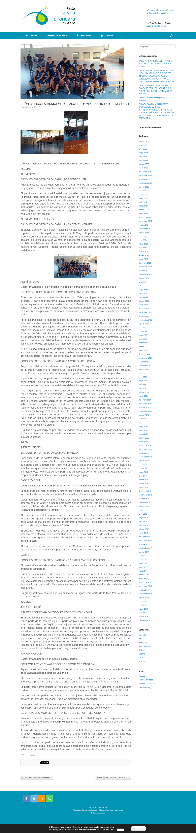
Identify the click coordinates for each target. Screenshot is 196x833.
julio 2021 (142, 373)
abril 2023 (143, 293)
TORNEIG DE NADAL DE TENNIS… (36, 777)
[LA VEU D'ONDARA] (49, 15)
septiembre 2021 (145, 365)
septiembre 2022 (145, 319)
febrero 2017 (144, 574)
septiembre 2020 (145, 411)
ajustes (120, 830)
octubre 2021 (144, 361)
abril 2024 (143, 247)
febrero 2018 (144, 529)
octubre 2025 (144, 179)
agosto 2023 (144, 278)
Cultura (141, 650)
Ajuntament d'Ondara (97, 810)
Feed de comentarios (147, 683)
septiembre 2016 (145, 593)
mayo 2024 (143, 243)
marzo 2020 (143, 433)
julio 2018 (142, 510)
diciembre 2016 (145, 582)
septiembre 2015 (145, 620)
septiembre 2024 (145, 228)
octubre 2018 (144, 498)
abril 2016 (143, 612)
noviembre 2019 (145, 449)
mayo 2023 (143, 289)
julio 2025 (142, 190)
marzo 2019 (143, 479)
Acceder (142, 675)
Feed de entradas (146, 679)
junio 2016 (143, 605)
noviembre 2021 (145, 357)
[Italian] (167, 13)
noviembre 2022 (145, 312)
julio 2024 (142, 236)
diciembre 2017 (145, 536)
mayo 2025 (143, 198)
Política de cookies (98, 813)
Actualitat (142, 634)
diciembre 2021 (145, 354)
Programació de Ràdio (57, 35)
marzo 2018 (143, 525)
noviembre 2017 (145, 540)
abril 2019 (143, 475)
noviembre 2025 (145, 175)
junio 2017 (143, 559)
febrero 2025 (144, 209)
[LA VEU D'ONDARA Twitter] (34, 798)
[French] (151, 13)
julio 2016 (142, 601)
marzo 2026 (143, 160)
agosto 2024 (144, 232)
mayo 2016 (143, 608)
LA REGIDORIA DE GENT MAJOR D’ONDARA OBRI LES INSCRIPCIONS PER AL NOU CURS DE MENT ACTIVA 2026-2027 (155, 89)
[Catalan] (151, 10)
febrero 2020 (144, 437)
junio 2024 (143, 240)
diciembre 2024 (145, 217)
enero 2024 (143, 259)
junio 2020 (143, 422)
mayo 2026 (143, 152)
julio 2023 (142, 281)
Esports (32, 755)
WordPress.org (145, 687)
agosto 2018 (144, 506)
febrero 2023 (144, 300)
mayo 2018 (143, 517)
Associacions (144, 646)
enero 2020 (143, 441)
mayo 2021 (143, 380)
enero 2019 (143, 487)
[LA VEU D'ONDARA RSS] (41, 798)
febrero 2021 (144, 392)
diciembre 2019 (145, 445)
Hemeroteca (85, 35)
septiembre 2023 (145, 274)
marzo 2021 (143, 388)
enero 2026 (143, 167)
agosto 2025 (144, 186)
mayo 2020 (143, 426)
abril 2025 (143, 202)
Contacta (109, 35)
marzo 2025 (143, 205)
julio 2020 (142, 418)
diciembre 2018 (145, 491)
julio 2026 (142, 144)
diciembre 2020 (145, 399)
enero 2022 (143, 350)
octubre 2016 (144, 589)
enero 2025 (143, 213)
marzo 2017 (143, 570)
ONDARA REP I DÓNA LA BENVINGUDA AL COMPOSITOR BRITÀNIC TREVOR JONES (156, 64)
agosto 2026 (144, 141)
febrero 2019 (144, 483)
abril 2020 (143, 430)
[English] (170, 10)
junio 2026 (143, 148)
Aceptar (138, 828)
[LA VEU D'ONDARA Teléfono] (49, 798)
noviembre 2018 (145, 494)
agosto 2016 (144, 597)
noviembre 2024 (145, 221)
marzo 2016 (143, 616)
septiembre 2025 (145, 183)
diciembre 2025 (145, 171)
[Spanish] (160, 10)
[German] (159, 13)
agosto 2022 (144, 323)
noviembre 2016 (145, 586)
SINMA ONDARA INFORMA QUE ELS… (113, 777)
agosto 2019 (144, 460)
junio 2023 (143, 285)
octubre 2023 (144, 270)
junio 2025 (143, 194)
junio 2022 (143, 331)
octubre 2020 (144, 407)
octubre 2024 (144, 224)
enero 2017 (143, 578)
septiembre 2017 (145, 548)
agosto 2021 (144, 369)
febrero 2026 (144, 164)
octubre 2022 (144, 316)
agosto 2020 (144, 415)
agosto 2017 (144, 551)
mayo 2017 (143, 563)
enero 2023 (143, 304)
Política (142, 661)
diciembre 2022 (145, 308)
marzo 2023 (143, 297)
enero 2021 (143, 395)
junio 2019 (143, 468)
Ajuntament (143, 642)
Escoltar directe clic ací (156, 25)
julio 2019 (142, 464)
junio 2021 (143, 377)
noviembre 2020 (145, 403)
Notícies (142, 657)
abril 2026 (143, 156)
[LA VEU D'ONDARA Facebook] (26, 798)
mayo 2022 (143, 335)
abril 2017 (143, 567)
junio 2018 (143, 513)
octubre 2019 (144, 453)
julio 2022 (142, 327)
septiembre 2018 (145, 502)
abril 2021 (143, 384)
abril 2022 (143, 339)
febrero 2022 (144, 346)
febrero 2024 (144, 255)
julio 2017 (142, 555)
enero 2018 (143, 532)
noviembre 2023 (145, 266)
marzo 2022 (143, 342)
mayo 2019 (143, 472)
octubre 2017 (144, 544)
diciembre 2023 (145, 262)
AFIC (141, 638)
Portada (33, 35)
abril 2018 (143, 521)
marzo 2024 (143, 251)
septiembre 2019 (145, 456)
